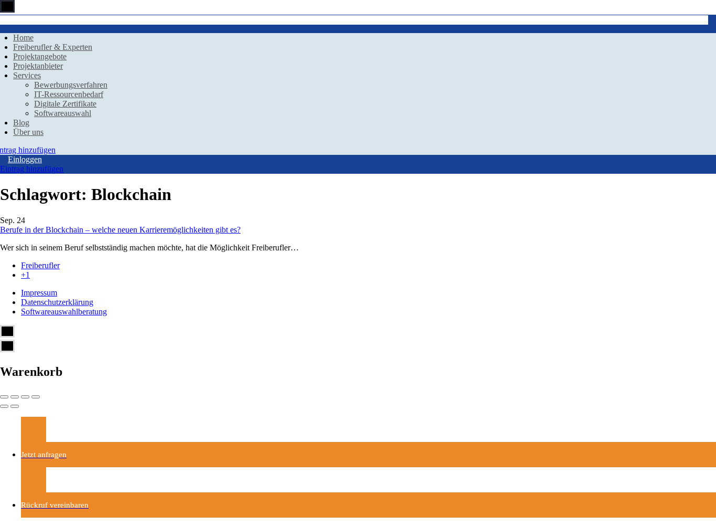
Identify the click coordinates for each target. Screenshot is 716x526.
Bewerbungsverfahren (70, 84)
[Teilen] (14, 396)
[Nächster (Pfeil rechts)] (14, 406)
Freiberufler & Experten (52, 47)
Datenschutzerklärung (57, 302)
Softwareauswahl (62, 113)
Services (27, 75)
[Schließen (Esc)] (4, 396)
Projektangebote (40, 56)
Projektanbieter (38, 65)
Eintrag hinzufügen (31, 168)
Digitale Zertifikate (65, 103)
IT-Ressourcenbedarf (68, 94)
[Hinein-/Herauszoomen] (35, 396)
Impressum (39, 292)
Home (23, 37)
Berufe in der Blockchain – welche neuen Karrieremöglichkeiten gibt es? (120, 229)
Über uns (28, 132)
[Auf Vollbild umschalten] (25, 396)
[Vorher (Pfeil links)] (4, 406)
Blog (21, 122)
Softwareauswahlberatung (64, 311)
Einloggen (25, 159)
